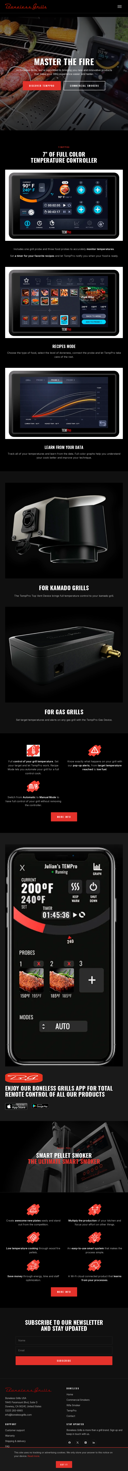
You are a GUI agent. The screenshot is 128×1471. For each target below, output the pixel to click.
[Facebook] (69, 1443)
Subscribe (64, 1360)
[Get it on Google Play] (40, 1106)
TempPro (71, 1410)
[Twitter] (78, 1443)
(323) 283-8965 (14, 1410)
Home (69, 1394)
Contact (70, 1416)
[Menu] (119, 6)
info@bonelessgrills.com (18, 1414)
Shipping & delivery (15, 1441)
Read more (33, 1456)
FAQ (7, 1446)
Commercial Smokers (78, 1399)
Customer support (15, 1430)
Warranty (10, 1435)
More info (64, 816)
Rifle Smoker (73, 1405)
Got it (64, 1464)
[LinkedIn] (94, 1443)
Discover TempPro (42, 85)
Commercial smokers (84, 85)
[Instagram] (86, 1443)
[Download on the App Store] (16, 1106)
